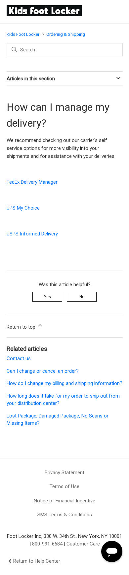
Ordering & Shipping (65, 34)
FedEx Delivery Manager (32, 182)
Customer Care (83, 544)
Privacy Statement (64, 473)
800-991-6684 (47, 544)
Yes (47, 296)
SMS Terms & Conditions (64, 515)
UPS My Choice (23, 208)
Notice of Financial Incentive (64, 501)
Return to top (22, 327)
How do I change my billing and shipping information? (64, 383)
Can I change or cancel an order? (43, 371)
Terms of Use (64, 486)
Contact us (19, 358)
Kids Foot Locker (23, 34)
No (81, 296)
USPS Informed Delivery (32, 234)
